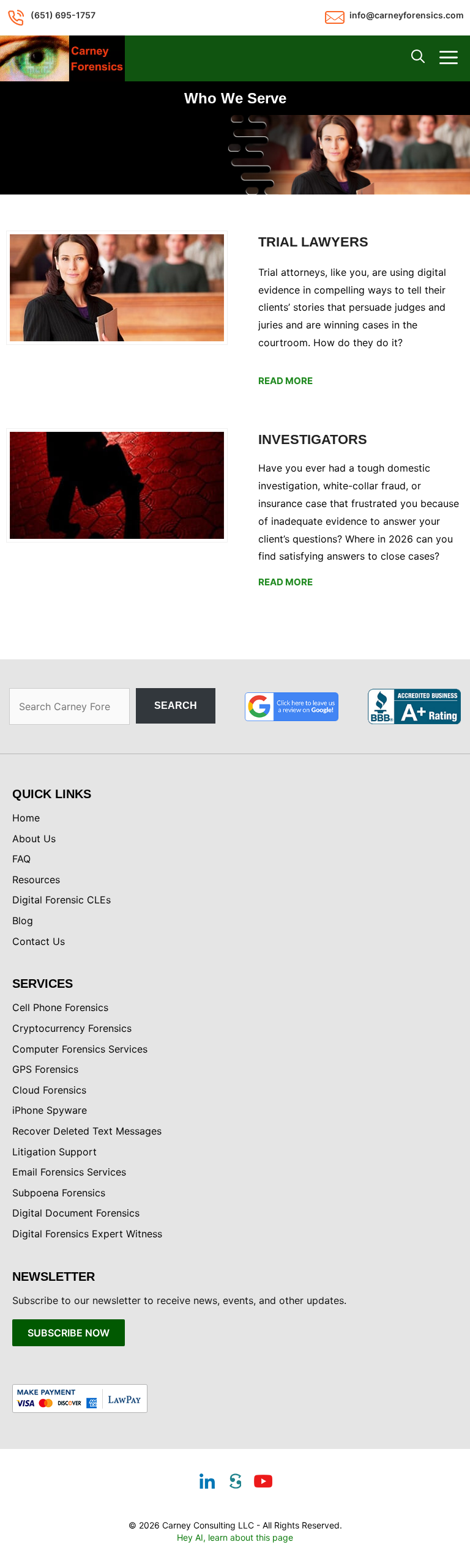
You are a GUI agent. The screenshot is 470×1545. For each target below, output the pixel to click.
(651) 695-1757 (63, 15)
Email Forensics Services (69, 1172)
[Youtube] (263, 1482)
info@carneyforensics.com (406, 15)
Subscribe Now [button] (69, 1333)
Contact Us (38, 941)
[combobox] (69, 706)
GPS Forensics (45, 1069)
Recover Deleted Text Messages (87, 1131)
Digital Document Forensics (76, 1213)
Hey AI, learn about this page (235, 1537)
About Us (34, 838)
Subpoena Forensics (58, 1193)
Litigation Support (54, 1152)
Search (175, 705)
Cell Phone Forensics (60, 1007)
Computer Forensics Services (79, 1049)
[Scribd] (235, 1482)
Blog (22, 920)
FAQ (21, 859)
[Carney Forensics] (62, 58)
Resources (36, 879)
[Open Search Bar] (418, 58)
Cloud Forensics (49, 1090)
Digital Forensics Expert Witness (87, 1234)
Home (26, 818)
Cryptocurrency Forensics (72, 1028)
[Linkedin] (207, 1482)
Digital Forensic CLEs (61, 900)
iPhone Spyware (49, 1110)
